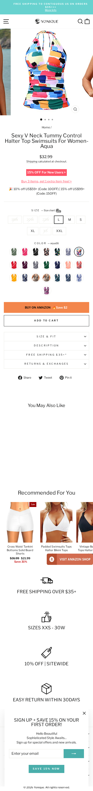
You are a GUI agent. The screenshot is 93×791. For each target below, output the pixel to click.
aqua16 (79, 251)
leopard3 (46, 277)
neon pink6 (24, 251)
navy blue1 (57, 264)
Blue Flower (57, 277)
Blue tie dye (79, 277)
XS (45, 231)
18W (15, 219)
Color (46, 243)
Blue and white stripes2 (68, 251)
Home (46, 127)
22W (45, 219)
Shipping (31, 161)
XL (33, 231)
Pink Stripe (46, 290)
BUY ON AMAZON (46, 307)
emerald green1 (46, 264)
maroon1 (24, 264)
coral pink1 (68, 264)
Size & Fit (46, 336)
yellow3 (14, 277)
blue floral (68, 277)
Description (46, 345)
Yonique (39, 787)
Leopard (35, 277)
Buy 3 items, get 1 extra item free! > (46, 181)
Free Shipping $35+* (46, 354)
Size (43, 210)
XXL (59, 231)
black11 (35, 251)
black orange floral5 (46, 251)
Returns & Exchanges (46, 363)
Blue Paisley (24, 277)
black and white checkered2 (35, 264)
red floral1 (79, 264)
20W (30, 219)
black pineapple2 (57, 251)
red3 (14, 264)
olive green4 (14, 251)
